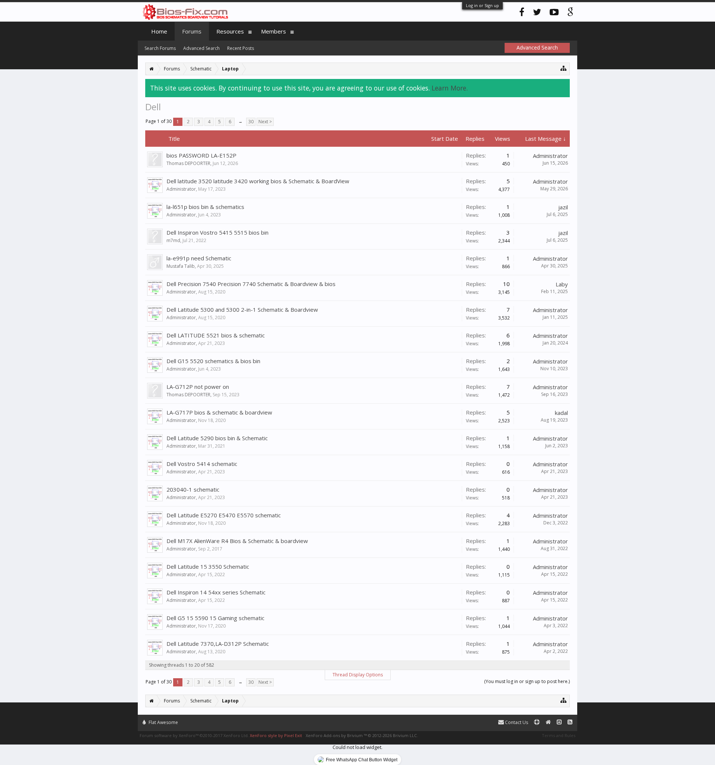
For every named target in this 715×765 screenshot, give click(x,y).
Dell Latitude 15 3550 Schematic (207, 566)
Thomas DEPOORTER (188, 163)
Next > (265, 121)
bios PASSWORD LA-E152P (201, 155)
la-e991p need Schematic (198, 258)
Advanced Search (201, 48)
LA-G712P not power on (197, 386)
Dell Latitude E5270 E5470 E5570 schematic (223, 515)
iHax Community (357, 719)
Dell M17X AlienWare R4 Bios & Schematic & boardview (237, 541)
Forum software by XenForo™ (194, 735)
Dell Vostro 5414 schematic (201, 463)
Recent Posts (240, 48)
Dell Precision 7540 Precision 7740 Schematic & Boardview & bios (251, 284)
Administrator (550, 155)
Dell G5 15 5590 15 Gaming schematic (215, 618)
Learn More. (450, 87)
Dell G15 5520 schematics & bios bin (213, 361)
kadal (561, 412)
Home (159, 31)
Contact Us (516, 722)
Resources (230, 31)
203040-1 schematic (192, 489)
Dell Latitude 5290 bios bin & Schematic (217, 438)
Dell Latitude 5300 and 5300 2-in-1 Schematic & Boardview (242, 309)
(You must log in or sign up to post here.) (527, 681)
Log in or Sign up (482, 5)
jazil (563, 207)
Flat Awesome (162, 722)
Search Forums (160, 48)
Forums (191, 31)
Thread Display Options (358, 675)
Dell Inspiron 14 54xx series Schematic (216, 592)
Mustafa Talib (180, 266)
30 (251, 121)
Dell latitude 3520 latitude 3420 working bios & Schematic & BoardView (257, 181)
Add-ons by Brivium (362, 735)
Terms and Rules (558, 735)
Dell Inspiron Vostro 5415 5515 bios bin (217, 232)
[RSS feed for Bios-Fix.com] (570, 722)
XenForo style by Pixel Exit (276, 735)
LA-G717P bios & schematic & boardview (219, 412)
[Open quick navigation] (563, 68)
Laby (562, 284)
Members (273, 31)
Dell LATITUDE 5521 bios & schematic (215, 335)
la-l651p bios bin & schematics (205, 206)
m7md (173, 240)
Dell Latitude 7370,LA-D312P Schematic (217, 643)
